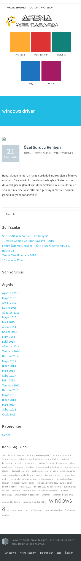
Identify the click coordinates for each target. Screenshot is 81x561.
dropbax (19, 467)
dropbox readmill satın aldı (49, 467)
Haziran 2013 (10, 390)
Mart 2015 (8, 322)
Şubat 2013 (9, 409)
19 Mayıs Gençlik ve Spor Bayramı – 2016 (28, 241)
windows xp (17, 510)
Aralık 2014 (9, 327)
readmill (16, 490)
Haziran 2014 (10, 356)
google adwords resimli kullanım (17, 475)
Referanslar (46, 552)
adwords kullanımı (62, 455)
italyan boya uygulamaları (23, 479)
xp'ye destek (37, 510)
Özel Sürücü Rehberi (42, 147)
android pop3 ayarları (25, 463)
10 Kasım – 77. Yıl (12, 260)
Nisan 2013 (9, 400)
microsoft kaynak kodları (23, 482)
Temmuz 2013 (11, 385)
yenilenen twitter (53, 510)
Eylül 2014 (8, 341)
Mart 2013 (8, 405)
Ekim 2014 (8, 337)
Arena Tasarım (28, 552)
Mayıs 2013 (9, 395)
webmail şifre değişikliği (34, 501)
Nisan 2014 (9, 366)
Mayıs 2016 (9, 298)
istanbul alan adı (53, 475)
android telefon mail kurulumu (53, 463)
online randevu (9, 486)
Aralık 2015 (9, 303)
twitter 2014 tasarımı (48, 490)
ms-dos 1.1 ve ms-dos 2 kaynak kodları (55, 482)
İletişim (69, 552)
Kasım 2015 (9, 307)
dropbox (29, 467)
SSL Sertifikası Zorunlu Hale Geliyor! (25, 236)
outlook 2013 (25, 486)
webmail (46, 494)
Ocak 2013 (9, 414)
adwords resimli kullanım (31, 459)
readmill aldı (29, 490)
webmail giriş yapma (63, 494)
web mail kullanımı (11, 501)
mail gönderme (46, 479)
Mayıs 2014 (9, 361)
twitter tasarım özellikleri (27, 494)
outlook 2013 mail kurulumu (47, 486)
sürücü (47, 153)
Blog (59, 552)
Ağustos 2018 (10, 293)
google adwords (67, 470)
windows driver (63, 153)
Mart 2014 (8, 371)
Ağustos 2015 (10, 312)
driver (38, 153)
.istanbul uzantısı (16, 455)
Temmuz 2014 (11, 351)
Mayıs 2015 (9, 317)
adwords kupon (9, 459)
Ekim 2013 (8, 380)
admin (27, 153)
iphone (39, 475)
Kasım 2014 (9, 332)
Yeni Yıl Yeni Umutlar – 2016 (19, 255)
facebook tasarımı (20, 470)
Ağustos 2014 (10, 346)
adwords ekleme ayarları (38, 455)
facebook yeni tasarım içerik (45, 470)
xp (27, 510)
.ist (3, 455)
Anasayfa (10, 552)
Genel (6, 435)
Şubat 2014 (9, 376)
